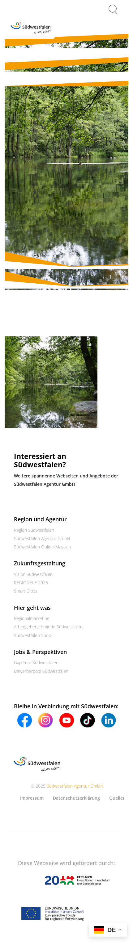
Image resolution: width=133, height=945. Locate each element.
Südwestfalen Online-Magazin (42, 547)
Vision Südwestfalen (33, 574)
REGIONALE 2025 (31, 582)
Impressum (32, 798)
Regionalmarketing (31, 618)
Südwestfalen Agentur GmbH (42, 538)
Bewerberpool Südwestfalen (41, 671)
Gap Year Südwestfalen (36, 662)
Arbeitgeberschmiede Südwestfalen (48, 627)
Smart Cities (25, 591)
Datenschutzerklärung (76, 798)
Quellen (117, 798)
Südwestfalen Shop (32, 635)
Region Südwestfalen (34, 530)
